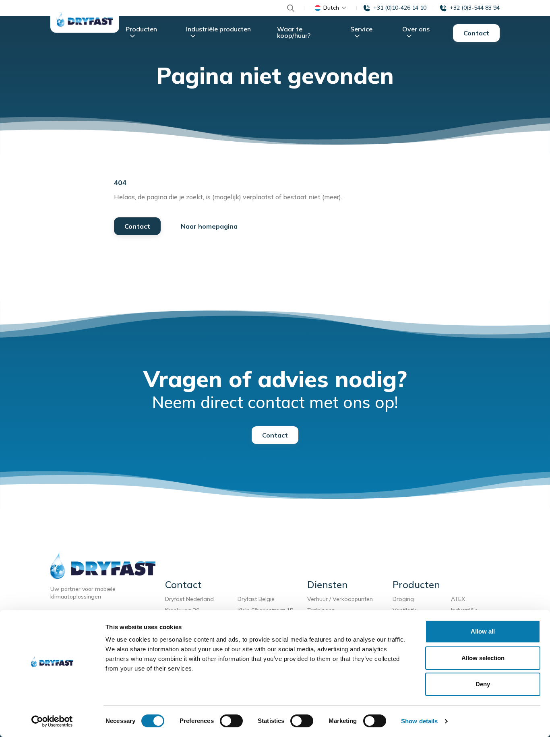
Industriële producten (218, 29)
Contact (476, 33)
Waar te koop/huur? (293, 32)
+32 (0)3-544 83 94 (475, 7)
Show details (419, 721)
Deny (483, 684)
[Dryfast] (84, 19)
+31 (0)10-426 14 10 (399, 7)
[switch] (231, 720)
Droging (405, 599)
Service (361, 29)
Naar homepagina (209, 226)
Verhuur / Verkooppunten (340, 599)
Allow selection (483, 657)
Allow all (483, 631)
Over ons (416, 29)
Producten (141, 29)
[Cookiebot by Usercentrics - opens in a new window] (52, 721)
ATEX (458, 599)
